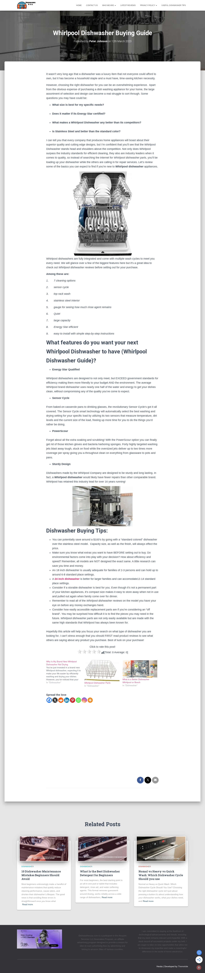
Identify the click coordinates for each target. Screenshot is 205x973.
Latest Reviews (128, 5)
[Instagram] (84, 700)
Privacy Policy (147, 5)
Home (79, 5)
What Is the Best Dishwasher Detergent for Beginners (100, 873)
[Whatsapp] (78, 700)
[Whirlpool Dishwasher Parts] (101, 670)
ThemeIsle (183, 966)
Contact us (92, 5)
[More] (90, 700)
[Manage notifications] (198, 967)
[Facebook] (49, 700)
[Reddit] (60, 700)
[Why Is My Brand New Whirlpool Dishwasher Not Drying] (65, 672)
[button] (115, 5)
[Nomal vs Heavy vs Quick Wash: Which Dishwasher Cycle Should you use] (161, 848)
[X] (55, 700)
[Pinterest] (72, 700)
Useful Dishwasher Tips (173, 5)
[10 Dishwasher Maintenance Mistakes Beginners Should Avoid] (44, 848)
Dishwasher (27, 867)
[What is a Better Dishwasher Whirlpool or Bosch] (140, 669)
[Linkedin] (66, 700)
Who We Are (108, 5)
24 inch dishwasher (67, 578)
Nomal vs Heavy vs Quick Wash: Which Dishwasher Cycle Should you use (161, 875)
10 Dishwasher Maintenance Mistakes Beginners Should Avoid (41, 875)
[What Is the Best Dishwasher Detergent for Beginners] (102, 848)
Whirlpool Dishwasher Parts (97, 683)
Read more (27, 904)
